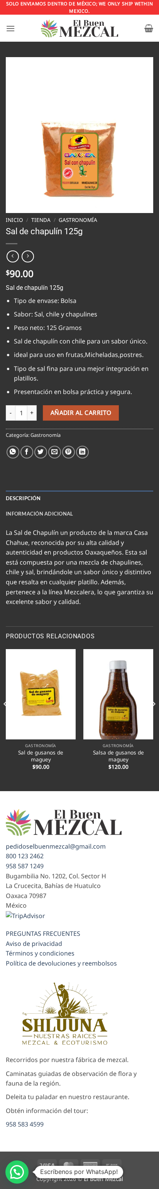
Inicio (14, 219)
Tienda (41, 219)
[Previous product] (28, 256)
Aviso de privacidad (34, 943)
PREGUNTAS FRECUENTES (43, 933)
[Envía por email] (54, 452)
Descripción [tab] (23, 498)
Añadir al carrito (81, 412)
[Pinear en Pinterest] (68, 452)
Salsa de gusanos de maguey (118, 756)
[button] (10, 28)
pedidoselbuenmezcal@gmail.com (56, 846)
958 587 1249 (25, 866)
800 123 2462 (25, 856)
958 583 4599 (25, 1124)
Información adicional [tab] (39, 514)
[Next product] (13, 256)
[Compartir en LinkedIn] (82, 452)
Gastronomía (78, 219)
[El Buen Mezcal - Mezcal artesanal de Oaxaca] (79, 28)
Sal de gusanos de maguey (40, 756)
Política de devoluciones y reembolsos (61, 963)
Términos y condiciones (40, 953)
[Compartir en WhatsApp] (13, 452)
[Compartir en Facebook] (26, 452)
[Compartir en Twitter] (40, 452)
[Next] (152, 719)
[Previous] (6, 719)
